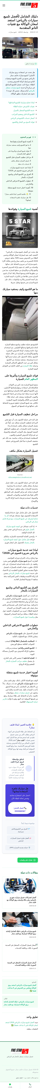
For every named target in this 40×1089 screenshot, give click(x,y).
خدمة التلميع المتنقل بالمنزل (23, 110)
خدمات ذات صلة (23, 164)
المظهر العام (31, 379)
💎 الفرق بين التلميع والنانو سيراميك (21, 830)
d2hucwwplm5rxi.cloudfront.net (20, 477)
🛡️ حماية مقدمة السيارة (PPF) (20, 847)
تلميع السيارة (25, 209)
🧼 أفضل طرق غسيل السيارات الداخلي (20, 839)
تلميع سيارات (13, 32)
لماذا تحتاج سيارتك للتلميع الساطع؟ (21, 102)
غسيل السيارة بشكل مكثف (20, 161)
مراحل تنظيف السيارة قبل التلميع (18, 157)
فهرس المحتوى (25, 137)
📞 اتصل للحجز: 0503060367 (20, 809)
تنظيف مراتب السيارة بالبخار (16, 661)
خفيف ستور (19, 1078)
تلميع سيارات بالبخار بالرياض (19, 573)
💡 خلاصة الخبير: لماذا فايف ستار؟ (16, 194)
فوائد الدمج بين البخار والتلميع (23, 122)
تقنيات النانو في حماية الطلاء (23, 106)
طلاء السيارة (27, 366)
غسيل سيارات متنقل (22, 692)
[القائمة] (4, 5)
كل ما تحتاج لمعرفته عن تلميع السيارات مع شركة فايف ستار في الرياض (20, 518)
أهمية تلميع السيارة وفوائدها (20, 141)
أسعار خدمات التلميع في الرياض (22, 118)
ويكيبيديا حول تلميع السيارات (24, 617)
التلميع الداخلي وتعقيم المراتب (23, 114)
